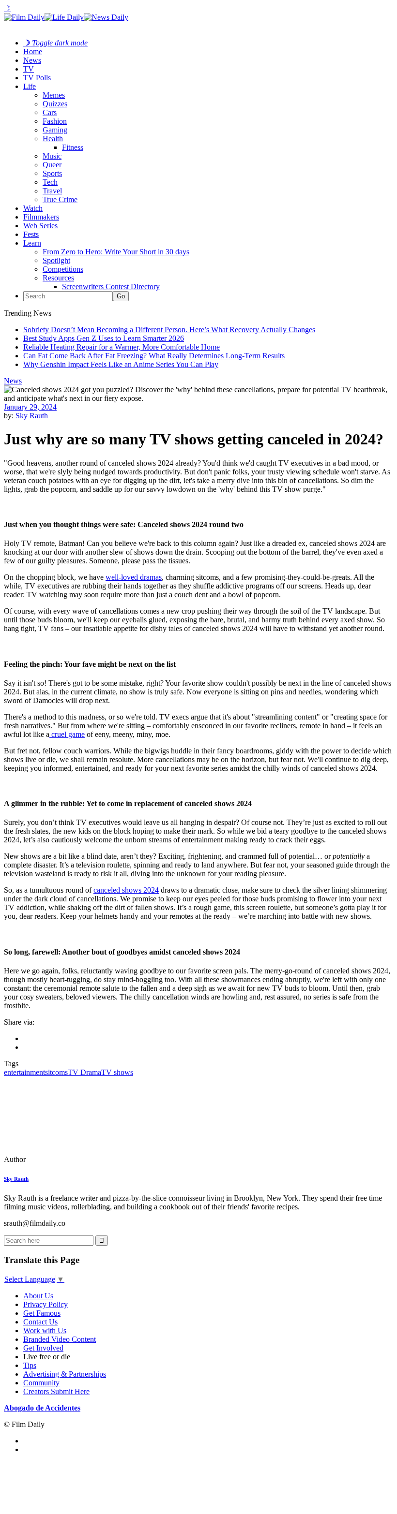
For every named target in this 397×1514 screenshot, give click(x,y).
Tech (50, 182)
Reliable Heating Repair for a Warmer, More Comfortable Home (121, 347)
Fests (31, 234)
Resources (58, 278)
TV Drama (84, 1072)
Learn (32, 243)
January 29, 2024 (30, 407)
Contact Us (40, 1322)
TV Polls (37, 77)
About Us (38, 1296)
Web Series (40, 225)
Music (52, 156)
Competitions (63, 269)
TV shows (117, 1072)
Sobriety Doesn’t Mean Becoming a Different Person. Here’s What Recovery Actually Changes (169, 329)
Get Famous (42, 1313)
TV (28, 69)
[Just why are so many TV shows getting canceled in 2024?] (70, 1159)
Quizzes (55, 104)
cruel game (67, 734)
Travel (52, 191)
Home (32, 51)
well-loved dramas (134, 577)
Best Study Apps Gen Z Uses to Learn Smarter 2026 (103, 338)
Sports (52, 173)
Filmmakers (41, 217)
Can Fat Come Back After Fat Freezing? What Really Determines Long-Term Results (154, 356)
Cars (50, 112)
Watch (33, 208)
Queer (52, 165)
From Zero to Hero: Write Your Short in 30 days (116, 252)
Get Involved (43, 1348)
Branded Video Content (59, 1339)
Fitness (72, 147)
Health (53, 138)
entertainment (24, 1072)
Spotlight (56, 260)
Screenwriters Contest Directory (111, 286)
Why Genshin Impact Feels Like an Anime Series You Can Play (120, 364)
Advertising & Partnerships (64, 1374)
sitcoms (56, 1072)
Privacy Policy (45, 1304)
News (32, 60)
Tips (29, 1365)
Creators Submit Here (56, 1391)
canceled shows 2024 (126, 890)
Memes (54, 95)
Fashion (55, 121)
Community (41, 1383)
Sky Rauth (31, 416)
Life (29, 86)
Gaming (55, 130)
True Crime (60, 199)
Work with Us (44, 1330)
